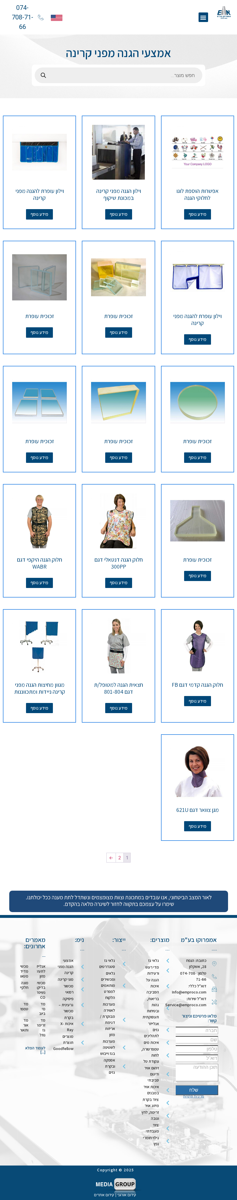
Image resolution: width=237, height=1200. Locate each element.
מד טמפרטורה (20, 1006)
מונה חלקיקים (21, 985)
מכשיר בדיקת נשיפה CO (40, 990)
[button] (203, 17)
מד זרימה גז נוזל (40, 1027)
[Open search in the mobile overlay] (118, 75)
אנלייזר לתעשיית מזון (38, 971)
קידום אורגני (127, 1195)
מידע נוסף (197, 214)
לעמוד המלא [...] (35, 1050)
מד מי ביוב (42, 1008)
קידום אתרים (104, 1195)
